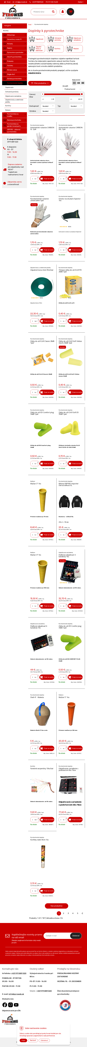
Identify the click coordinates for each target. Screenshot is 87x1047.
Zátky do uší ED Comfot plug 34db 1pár (70, 627)
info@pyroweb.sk (21, 2)
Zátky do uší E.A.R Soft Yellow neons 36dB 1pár (70, 342)
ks (35, 178)
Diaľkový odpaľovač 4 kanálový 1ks (67, 556)
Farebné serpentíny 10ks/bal (41, 768)
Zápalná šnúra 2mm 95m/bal (41, 270)
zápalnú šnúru (34, 73)
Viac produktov (56, 906)
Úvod (8, 2)
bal (35, 321)
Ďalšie (80, 2)
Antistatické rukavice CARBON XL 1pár (42, 128)
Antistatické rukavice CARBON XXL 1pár (71, 128)
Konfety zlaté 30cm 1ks (39, 840)
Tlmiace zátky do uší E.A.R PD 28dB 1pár (70, 271)
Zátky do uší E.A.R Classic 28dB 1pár (42, 342)
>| (82, 913)
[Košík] (71, 11)
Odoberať (75, 936)
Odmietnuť (44, 1040)
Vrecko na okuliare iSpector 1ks (70, 200)
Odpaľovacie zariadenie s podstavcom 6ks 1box (68, 769)
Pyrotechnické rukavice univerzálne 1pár (39, 200)
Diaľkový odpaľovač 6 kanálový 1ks (38, 627)
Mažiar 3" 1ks (35, 483)
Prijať (23, 1040)
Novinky (6, 31)
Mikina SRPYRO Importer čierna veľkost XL (69, 484)
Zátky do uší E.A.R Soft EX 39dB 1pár (69, 413)
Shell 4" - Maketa (37, 697)
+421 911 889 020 (18, 973)
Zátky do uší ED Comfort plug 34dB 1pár (42, 413)
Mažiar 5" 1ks (64, 697)
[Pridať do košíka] (46, 178)
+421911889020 (37, 2)
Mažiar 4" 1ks (35, 555)
